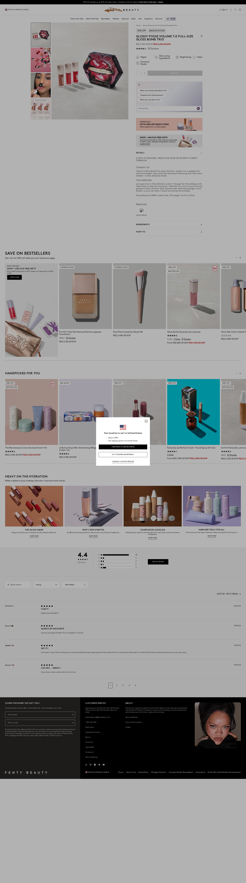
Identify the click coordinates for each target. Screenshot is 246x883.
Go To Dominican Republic (123, 454)
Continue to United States (123, 447)
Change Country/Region (123, 461)
